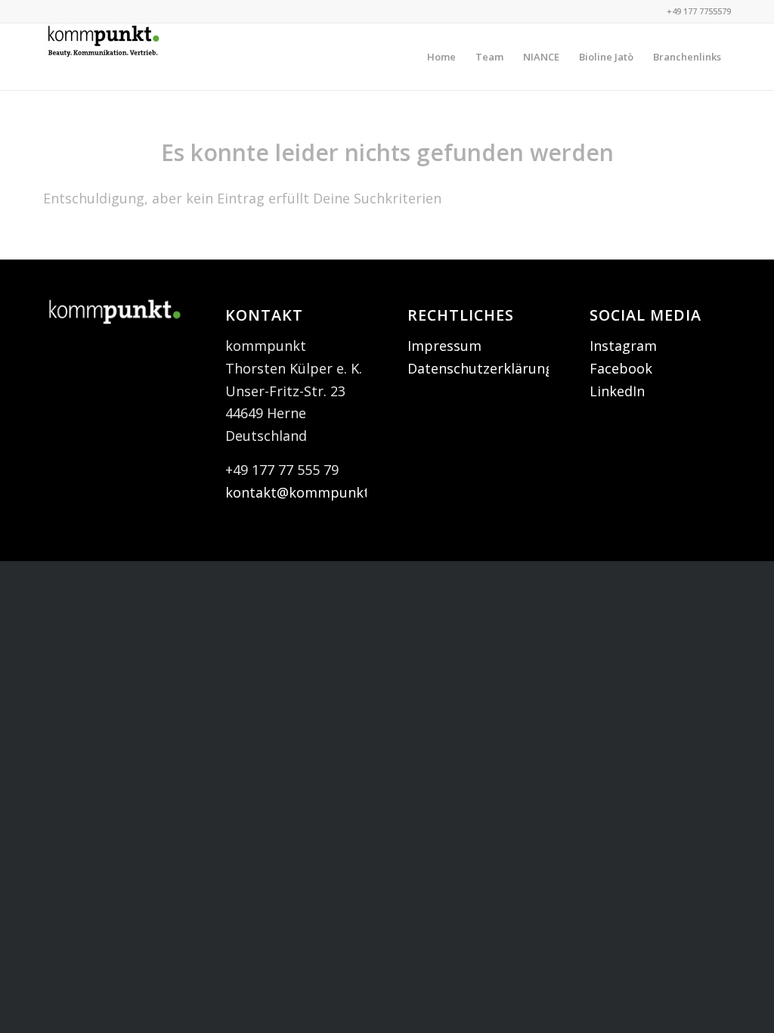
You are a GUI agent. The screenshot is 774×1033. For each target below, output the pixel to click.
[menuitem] (441, 56)
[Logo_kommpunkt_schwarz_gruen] (103, 56)
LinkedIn (617, 391)
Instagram (623, 346)
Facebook (621, 368)
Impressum (444, 346)
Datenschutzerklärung (480, 368)
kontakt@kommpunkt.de (307, 492)
